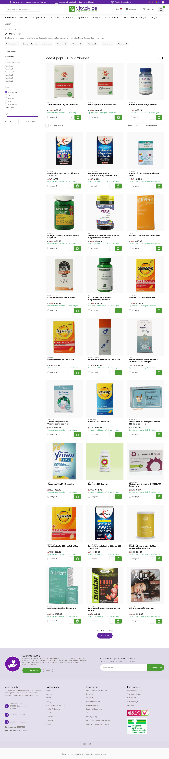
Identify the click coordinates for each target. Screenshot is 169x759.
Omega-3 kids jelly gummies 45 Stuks (144, 174)
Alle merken (12, 92)
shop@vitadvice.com (18, 722)
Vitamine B (9, 69)
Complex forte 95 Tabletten (142, 297)
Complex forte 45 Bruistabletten (62, 546)
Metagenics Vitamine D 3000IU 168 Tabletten (145, 485)
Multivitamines (10, 60)
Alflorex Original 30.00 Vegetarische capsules (58, 423)
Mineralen (23, 17)
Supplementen (39, 17)
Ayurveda (82, 17)
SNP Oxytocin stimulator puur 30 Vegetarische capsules (103, 236)
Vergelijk (53, 117)
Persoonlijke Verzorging (134, 17)
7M (9, 95)
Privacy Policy (91, 716)
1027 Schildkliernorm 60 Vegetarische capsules (99, 298)
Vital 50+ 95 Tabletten (98, 422)
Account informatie (135, 690)
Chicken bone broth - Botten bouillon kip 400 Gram (142, 547)
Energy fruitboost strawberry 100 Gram (104, 609)
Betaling (89, 694)
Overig (152, 17)
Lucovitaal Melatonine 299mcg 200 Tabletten (104, 547)
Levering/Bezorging (94, 709)
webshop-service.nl (100, 754)
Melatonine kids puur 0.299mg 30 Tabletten (63, 174)
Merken (8, 24)
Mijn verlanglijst (133, 701)
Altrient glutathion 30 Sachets (61, 608)
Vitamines (9, 17)
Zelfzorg (95, 17)
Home (7, 29)
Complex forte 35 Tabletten (60, 360)
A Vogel (11, 98)
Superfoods (68, 17)
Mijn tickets (131, 698)
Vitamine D (9, 75)
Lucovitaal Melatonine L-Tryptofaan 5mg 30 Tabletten (102, 174)
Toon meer (104, 635)
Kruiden (54, 17)
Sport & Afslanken (111, 17)
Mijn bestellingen (134, 694)
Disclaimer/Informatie (95, 701)
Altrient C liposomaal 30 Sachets (144, 235)
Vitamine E (9, 78)
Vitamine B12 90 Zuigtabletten (143, 104)
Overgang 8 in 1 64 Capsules (60, 484)
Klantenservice (32, 670)
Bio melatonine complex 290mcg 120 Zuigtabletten (144, 423)
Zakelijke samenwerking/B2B (97, 724)
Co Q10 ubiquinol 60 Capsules (61, 297)
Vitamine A (9, 66)
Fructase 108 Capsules (98, 484)
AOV (9, 101)
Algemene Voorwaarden (96, 690)
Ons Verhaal (91, 713)
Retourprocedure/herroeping (98, 720)
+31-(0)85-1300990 (17, 715)
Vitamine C (9, 72)
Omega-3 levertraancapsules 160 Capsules (63, 236)
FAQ (48, 670)
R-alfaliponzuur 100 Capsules (102, 104)
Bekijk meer (9, 107)
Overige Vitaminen (12, 63)
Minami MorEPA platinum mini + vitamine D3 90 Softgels (143, 361)
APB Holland (12, 104)
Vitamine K (9, 81)
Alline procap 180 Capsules (141, 608)
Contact (89, 698)
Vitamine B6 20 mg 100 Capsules (62, 104)
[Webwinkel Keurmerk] (145, 711)
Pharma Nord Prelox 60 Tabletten (104, 360)
